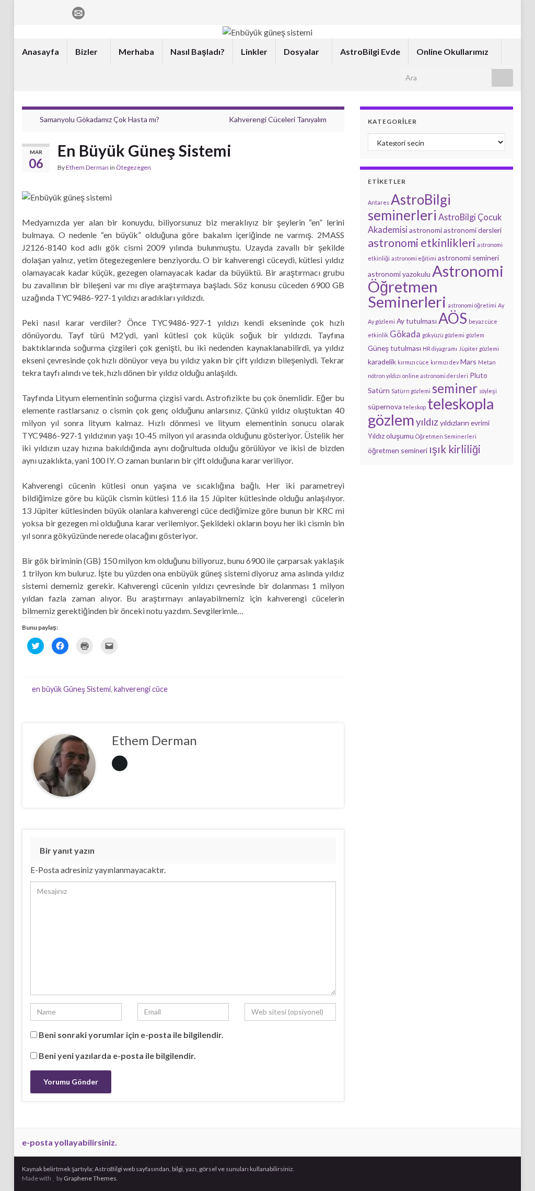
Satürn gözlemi (411, 390)
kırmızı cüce (413, 362)
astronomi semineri (468, 257)
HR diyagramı (440, 348)
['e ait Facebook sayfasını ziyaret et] (27, 11)
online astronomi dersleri (435, 375)
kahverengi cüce (141, 689)
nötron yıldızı (384, 375)
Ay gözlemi (381, 321)
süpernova (385, 406)
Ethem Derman (87, 167)
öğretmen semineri (397, 450)
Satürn (379, 390)
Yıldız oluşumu (391, 435)
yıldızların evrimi (465, 422)
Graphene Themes (90, 1178)
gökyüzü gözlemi (443, 335)
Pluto (478, 375)
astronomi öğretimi (472, 305)
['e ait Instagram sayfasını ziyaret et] (44, 11)
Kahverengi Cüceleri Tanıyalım (278, 119)
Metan (487, 362)
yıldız (427, 422)
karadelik (382, 361)
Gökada (405, 334)
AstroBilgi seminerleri (409, 207)
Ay (501, 305)
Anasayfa (40, 51)
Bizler (87, 51)
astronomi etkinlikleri (421, 243)
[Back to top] (511, 1167)
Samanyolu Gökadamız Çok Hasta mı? (99, 119)
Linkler (254, 51)
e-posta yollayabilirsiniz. (69, 1142)
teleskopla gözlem (431, 412)
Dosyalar (302, 51)
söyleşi (488, 390)
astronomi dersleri (473, 230)
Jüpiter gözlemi (479, 348)
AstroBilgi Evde (370, 51)
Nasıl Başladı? (197, 51)
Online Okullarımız (453, 51)
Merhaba (136, 51)
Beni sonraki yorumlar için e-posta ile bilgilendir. (131, 1035)
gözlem (475, 335)
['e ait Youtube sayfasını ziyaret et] (60, 11)
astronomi (425, 230)
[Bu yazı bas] (336, 169)
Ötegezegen (133, 167)
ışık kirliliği (455, 449)
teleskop (414, 407)
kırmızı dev (445, 362)
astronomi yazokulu (399, 273)
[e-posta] (78, 11)
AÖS (452, 318)
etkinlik (378, 335)
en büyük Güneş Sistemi (71, 689)
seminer (455, 388)
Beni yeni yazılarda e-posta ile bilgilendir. (117, 1055)
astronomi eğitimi (413, 258)
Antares (378, 202)
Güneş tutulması (394, 348)
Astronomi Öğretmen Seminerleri (436, 286)
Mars (468, 361)
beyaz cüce (483, 321)
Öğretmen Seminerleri (445, 436)
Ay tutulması (417, 320)
